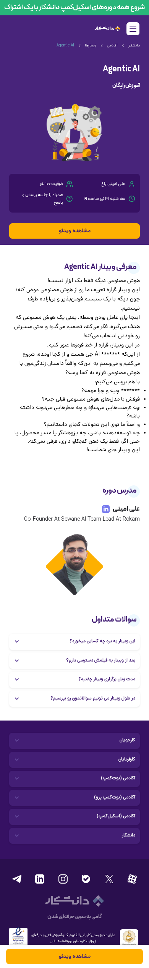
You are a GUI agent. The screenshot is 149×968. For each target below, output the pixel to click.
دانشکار (134, 46)
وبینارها (90, 46)
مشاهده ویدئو (75, 231)
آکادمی (112, 46)
